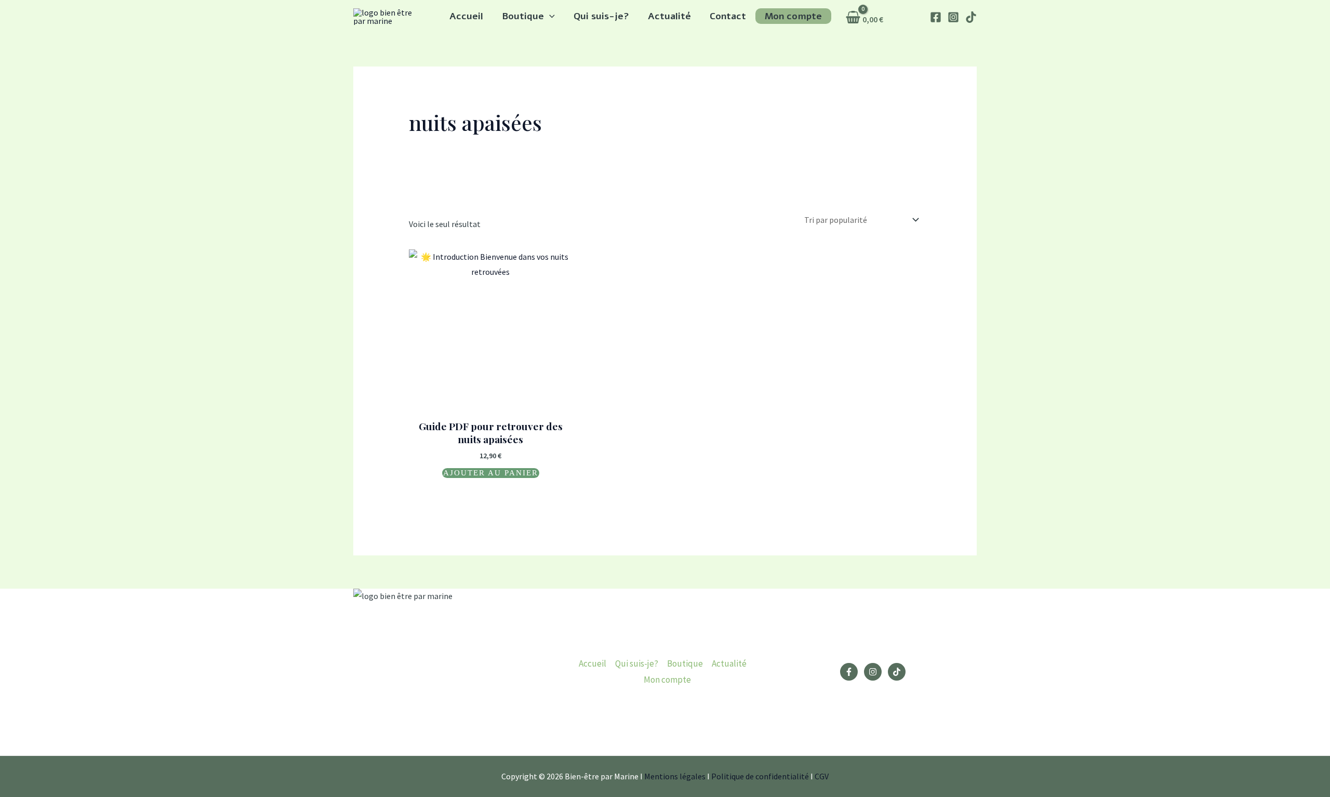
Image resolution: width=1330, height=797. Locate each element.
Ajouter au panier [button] (490, 473)
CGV (822, 776)
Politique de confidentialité (760, 776)
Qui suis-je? (601, 16)
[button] (549, 16)
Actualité (669, 16)
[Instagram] (953, 17)
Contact (728, 16)
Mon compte (793, 16)
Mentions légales (675, 776)
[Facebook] (935, 17)
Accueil (466, 16)
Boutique (523, 16)
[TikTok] (971, 17)
